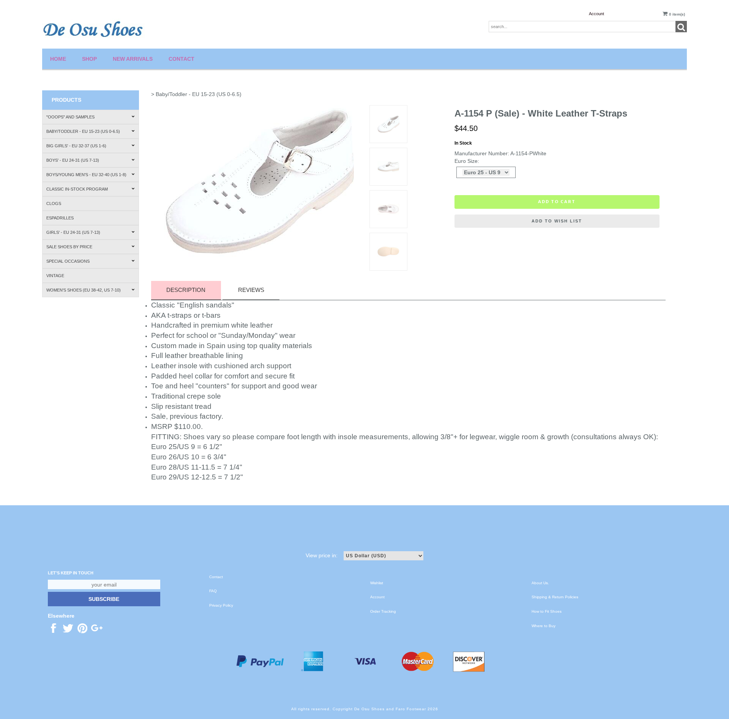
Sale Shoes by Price (69, 246)
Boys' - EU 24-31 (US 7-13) (72, 160)
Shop (89, 59)
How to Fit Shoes (547, 611)
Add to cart (557, 201)
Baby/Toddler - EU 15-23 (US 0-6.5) (83, 131)
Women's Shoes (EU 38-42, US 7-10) (83, 290)
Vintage (55, 275)
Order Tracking (383, 611)
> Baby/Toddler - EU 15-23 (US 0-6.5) (196, 94)
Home (58, 59)
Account (596, 13)
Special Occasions (68, 261)
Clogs (53, 203)
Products (66, 100)
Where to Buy (543, 626)
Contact (181, 59)
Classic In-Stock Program (77, 189)
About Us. (540, 583)
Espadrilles (60, 218)
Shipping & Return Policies (555, 597)
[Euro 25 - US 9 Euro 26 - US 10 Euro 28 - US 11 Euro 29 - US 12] (486, 172)
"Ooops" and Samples (70, 117)
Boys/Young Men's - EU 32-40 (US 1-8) (86, 174)
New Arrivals (133, 59)
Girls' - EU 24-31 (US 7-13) (73, 232)
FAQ (213, 591)
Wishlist (376, 583)
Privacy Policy (221, 605)
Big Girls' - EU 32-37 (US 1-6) (76, 145)
